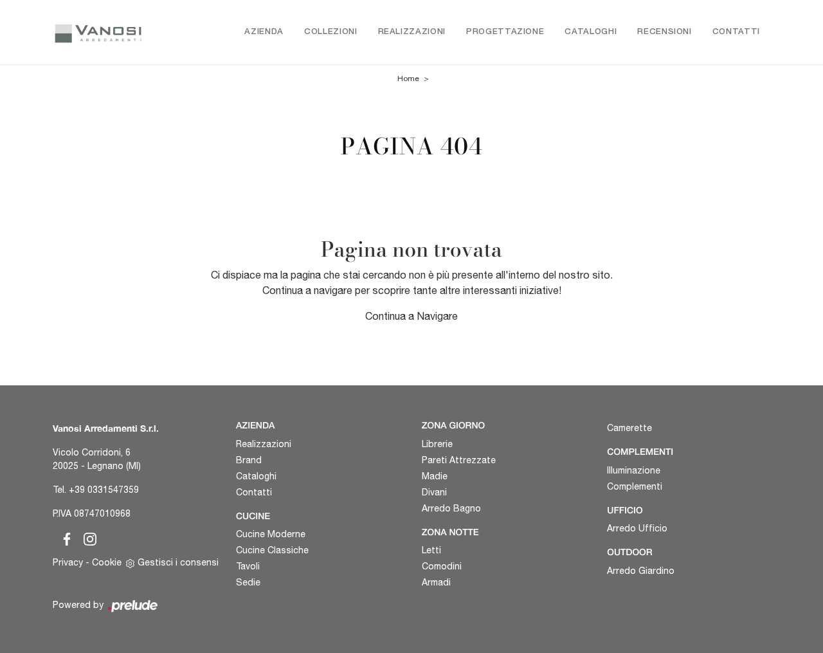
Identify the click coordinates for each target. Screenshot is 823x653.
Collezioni (330, 31)
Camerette (629, 428)
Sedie (248, 582)
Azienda (264, 31)
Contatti (736, 31)
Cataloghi (591, 31)
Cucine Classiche (272, 550)
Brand (249, 460)
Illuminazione (633, 470)
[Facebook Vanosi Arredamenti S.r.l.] (64, 537)
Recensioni (664, 31)
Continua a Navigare (411, 316)
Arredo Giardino (640, 571)
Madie (435, 476)
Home (408, 78)
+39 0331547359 (104, 489)
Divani (434, 492)
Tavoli (248, 566)
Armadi (436, 582)
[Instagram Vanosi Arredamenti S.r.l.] (86, 537)
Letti (431, 550)
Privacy (68, 562)
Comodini (442, 566)
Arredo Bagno (451, 508)
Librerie (437, 444)
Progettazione (505, 31)
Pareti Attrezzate (459, 460)
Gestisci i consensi (178, 562)
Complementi (634, 486)
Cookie (107, 562)
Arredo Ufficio (637, 528)
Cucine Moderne (270, 534)
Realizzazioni (412, 31)
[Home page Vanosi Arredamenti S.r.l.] (98, 32)
